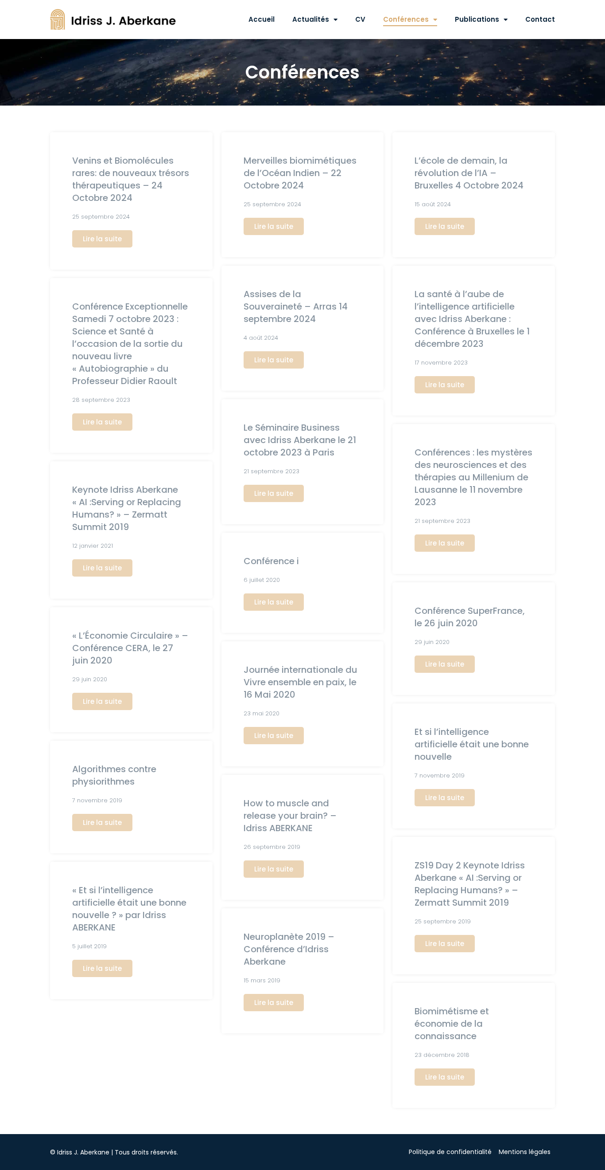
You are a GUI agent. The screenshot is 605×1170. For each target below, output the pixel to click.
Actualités (310, 19)
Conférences (406, 19)
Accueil (261, 19)
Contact (540, 19)
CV (360, 19)
